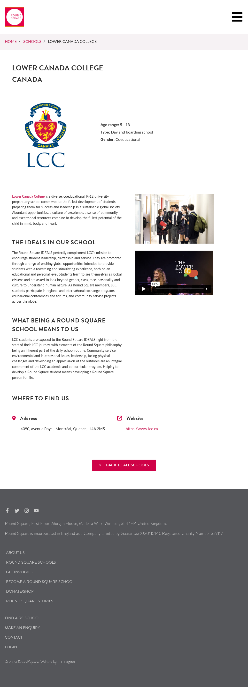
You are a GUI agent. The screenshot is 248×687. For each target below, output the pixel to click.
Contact (14, 637)
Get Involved (19, 572)
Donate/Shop (20, 591)
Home (11, 42)
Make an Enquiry (22, 628)
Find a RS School (22, 618)
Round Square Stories (29, 601)
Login (11, 647)
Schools (32, 42)
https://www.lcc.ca (142, 429)
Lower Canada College (28, 196)
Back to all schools (126, 465)
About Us (15, 553)
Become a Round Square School (40, 582)
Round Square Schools (31, 562)
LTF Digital (66, 662)
